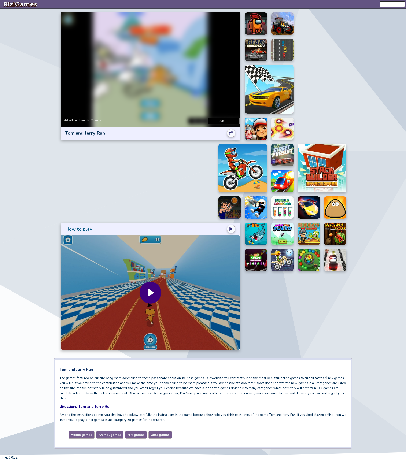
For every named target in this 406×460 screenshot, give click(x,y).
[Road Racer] (269, 89)
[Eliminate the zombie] (309, 234)
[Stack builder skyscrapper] (322, 168)
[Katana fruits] (335, 234)
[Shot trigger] (256, 207)
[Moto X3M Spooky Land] (282, 260)
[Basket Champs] (229, 207)
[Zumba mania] (309, 260)
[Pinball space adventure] (256, 260)
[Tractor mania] (282, 23)
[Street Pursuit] (282, 155)
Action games (81, 435)
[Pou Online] (335, 207)
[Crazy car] (282, 50)
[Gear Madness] (256, 50)
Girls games (160, 435)
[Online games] (20, 4)
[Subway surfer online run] (256, 129)
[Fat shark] (256, 234)
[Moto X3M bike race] (242, 168)
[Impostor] (256, 23)
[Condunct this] (282, 181)
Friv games (136, 435)
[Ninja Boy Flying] (282, 234)
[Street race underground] (309, 207)
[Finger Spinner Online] (282, 129)
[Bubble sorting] (282, 207)
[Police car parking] (335, 260)
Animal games (110, 435)
